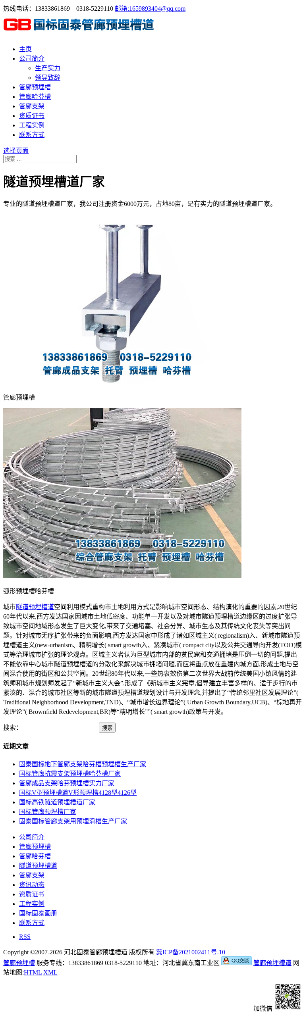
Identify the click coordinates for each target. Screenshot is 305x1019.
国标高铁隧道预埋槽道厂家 (57, 802)
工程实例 (31, 125)
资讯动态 (31, 884)
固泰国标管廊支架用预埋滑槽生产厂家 (73, 821)
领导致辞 (47, 77)
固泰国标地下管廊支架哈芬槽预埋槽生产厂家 (82, 764)
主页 (25, 49)
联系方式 (31, 134)
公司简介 (31, 58)
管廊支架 (31, 106)
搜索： (12, 727)
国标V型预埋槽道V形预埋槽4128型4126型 (78, 792)
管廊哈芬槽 (35, 96)
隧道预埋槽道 (35, 607)
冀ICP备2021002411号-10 (190, 952)
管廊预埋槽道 (272, 962)
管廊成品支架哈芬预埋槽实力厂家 (66, 783)
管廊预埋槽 (35, 87)
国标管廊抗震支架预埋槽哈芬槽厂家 (70, 773)
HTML (33, 972)
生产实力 (47, 68)
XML (50, 972)
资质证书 (31, 115)
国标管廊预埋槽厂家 (47, 811)
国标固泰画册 (38, 913)
